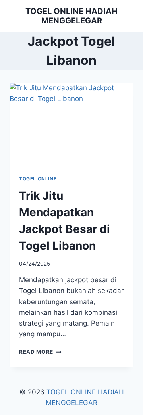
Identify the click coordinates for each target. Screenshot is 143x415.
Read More (40, 352)
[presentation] (71, 124)
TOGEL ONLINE (37, 179)
